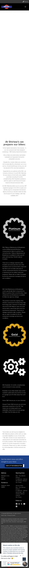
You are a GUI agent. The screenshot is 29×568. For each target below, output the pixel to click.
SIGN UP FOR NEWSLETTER (14, 466)
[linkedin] (17, 506)
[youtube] (24, 504)
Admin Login (3, 515)
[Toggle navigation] (25, 7)
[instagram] (19, 504)
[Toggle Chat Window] (25, 564)
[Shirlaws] (6, 7)
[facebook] (17, 504)
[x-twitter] (22, 504)
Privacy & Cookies (11, 515)
